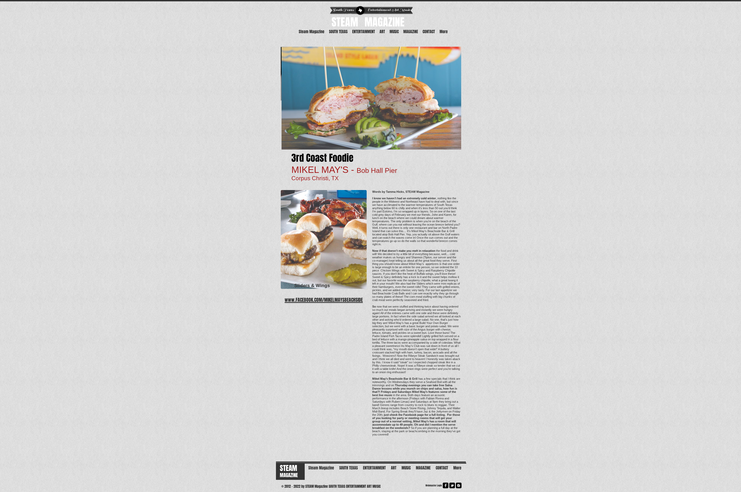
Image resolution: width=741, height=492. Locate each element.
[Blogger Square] (459, 485)
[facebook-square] (445, 485)
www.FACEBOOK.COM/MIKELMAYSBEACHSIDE (324, 300)
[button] (371, 98)
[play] (455, 144)
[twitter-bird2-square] (452, 485)
